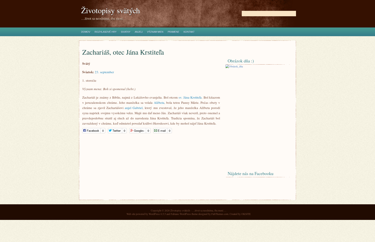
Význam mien (155, 32)
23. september (104, 72)
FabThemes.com (219, 214)
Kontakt (189, 32)
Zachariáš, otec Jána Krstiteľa (123, 52)
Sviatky (125, 32)
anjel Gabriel (134, 108)
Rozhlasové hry (106, 32)
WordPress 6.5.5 (157, 214)
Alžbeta (159, 102)
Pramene (173, 32)
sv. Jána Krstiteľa (190, 97)
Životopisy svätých (110, 10)
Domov (85, 32)
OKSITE (246, 214)
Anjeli (139, 32)
